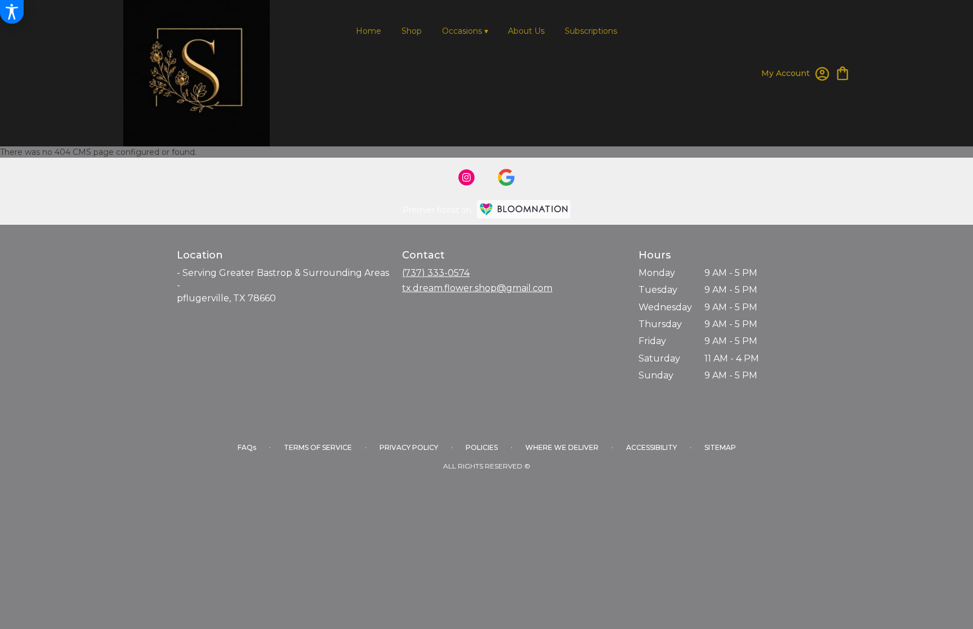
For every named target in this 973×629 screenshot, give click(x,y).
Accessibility (651, 447)
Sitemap (720, 447)
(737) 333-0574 (436, 272)
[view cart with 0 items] (843, 72)
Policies (482, 447)
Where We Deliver (562, 447)
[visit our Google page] (506, 177)
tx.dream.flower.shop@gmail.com (477, 288)
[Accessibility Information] (12, 12)
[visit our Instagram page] (466, 177)
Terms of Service (318, 447)
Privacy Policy (409, 447)
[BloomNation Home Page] (523, 209)
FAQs (247, 447)
